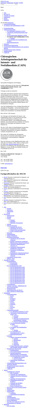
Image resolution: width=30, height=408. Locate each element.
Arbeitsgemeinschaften (9, 24)
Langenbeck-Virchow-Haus (14, 257)
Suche (8, 212)
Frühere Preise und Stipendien (17, 230)
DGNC (6, 188)
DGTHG (6, 200)
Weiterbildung (10, 391)
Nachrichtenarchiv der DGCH (14, 290)
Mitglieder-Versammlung (16, 223)
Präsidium (12, 221)
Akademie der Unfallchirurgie (17, 374)
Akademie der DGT (15, 384)
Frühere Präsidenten (12, 235)
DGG (5, 180)
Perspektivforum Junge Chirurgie (12, 49)
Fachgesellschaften (8, 28)
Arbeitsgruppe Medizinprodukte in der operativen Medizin (16, 363)
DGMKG (6, 185)
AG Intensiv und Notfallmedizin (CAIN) (14, 25)
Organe (9, 218)
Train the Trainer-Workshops (20, 321)
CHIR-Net (6, 52)
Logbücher (13, 393)
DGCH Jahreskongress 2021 (17, 273)
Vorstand (12, 38)
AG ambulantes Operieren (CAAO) (16, 31)
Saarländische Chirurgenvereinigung (19, 253)
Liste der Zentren (17, 358)
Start (5, 13)
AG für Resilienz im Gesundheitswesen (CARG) (17, 332)
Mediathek (9, 388)
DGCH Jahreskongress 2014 (17, 283)
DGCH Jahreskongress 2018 (17, 277)
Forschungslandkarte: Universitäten (19, 356)
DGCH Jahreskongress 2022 (17, 271)
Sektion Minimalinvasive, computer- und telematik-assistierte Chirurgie (19, 346)
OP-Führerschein (11, 397)
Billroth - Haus (11, 258)
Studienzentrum (8, 51)
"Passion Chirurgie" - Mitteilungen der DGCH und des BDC (16, 286)
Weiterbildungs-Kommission (17, 394)
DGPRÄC (7, 194)
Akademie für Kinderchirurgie (18, 378)
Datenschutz (10, 2)
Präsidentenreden (11, 288)
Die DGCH (7, 14)
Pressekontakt (13, 263)
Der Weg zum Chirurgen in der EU (16, 401)
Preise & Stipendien (12, 225)
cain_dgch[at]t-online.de (12, 144)
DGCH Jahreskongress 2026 (14, 265)
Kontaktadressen (14, 350)
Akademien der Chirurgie (13, 371)
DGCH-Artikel (11, 406)
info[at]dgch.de (8, 163)
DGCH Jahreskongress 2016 (17, 280)
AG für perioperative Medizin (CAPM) (17, 35)
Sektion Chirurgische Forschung (18, 337)
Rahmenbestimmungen (13, 42)
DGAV (6, 177)
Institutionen (7, 17)
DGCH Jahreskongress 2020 (17, 274)
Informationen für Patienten (14, 403)
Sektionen (6, 44)
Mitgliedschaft (10, 215)
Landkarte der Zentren (19, 357)
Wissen (5, 18)
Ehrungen (9, 233)
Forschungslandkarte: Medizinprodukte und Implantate (18, 353)
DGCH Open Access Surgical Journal (16, 387)
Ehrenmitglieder (11, 234)
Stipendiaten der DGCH (16, 228)
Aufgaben (15, 316)
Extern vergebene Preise (16, 231)
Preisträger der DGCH (16, 227)
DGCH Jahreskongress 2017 (17, 278)
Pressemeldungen (11, 261)
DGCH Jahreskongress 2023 (17, 270)
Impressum (3, 2)
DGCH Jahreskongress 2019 (17, 275)
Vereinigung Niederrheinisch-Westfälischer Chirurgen (17, 247)
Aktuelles (15, 343)
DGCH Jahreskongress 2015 (17, 281)
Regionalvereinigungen (13, 237)
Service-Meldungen (12, 400)
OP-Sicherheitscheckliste (13, 398)
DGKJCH (6, 183)
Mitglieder (6, 20)
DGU (5, 203)
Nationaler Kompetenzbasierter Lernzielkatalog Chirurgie (21, 319)
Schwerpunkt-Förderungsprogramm (19, 351)
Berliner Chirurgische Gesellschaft (19, 241)
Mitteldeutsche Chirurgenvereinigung (19, 243)
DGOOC (6, 191)
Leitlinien (9, 396)
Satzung (9, 224)
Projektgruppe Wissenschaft (11, 45)
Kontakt (16, 2)
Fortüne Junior (10, 390)
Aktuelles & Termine (9, 15)
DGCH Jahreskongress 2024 (17, 268)
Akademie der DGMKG (16, 383)
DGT (5, 197)
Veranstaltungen (11, 284)
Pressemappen (13, 264)
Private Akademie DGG (16, 386)
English (21, 2)
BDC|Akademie (14, 373)
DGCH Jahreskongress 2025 (17, 267)
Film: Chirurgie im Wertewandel (15, 291)
